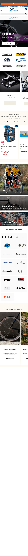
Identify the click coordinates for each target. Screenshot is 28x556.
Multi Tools (7, 122)
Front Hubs (17, 122)
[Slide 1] (14, 46)
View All (13, 230)
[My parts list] (17, 126)
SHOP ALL (10, 103)
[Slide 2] (16, 46)
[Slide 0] (12, 46)
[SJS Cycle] (14, 10)
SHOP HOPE (8, 43)
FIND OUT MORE (10, 358)
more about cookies (14, 1)
